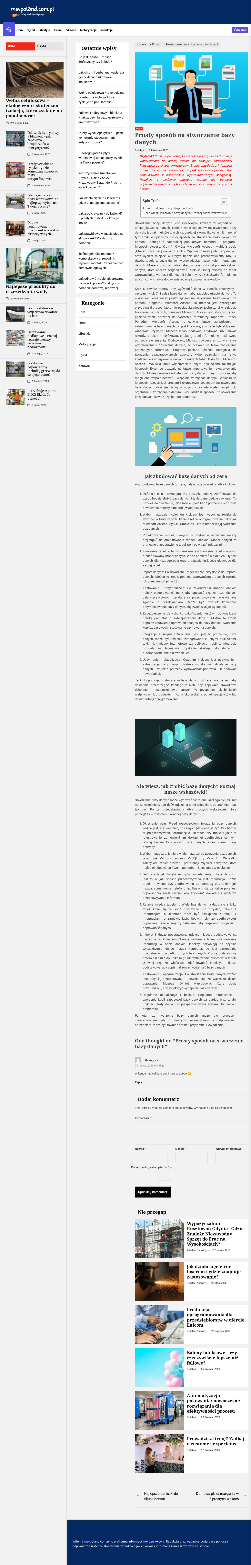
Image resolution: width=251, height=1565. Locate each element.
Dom (20, 30)
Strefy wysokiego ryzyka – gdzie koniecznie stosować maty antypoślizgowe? (42, 171)
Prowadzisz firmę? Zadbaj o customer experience (215, 1441)
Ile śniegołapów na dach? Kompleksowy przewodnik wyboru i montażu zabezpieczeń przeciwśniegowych (101, 261)
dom (11, 46)
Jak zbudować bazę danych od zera (169, 208)
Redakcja (106, 30)
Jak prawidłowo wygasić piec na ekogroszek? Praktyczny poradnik (101, 238)
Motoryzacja (88, 30)
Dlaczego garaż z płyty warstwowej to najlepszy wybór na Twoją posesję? (42, 200)
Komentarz (143, 1118)
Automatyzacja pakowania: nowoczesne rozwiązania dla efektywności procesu (213, 1403)
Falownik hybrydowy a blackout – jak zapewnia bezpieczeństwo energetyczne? (100, 118)
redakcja (139, 150)
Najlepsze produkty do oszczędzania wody (30, 288)
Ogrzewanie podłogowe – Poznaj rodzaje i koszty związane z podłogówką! (42, 339)
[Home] (9, 30)
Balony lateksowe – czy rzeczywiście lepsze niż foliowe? (212, 1357)
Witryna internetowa (229, 1149)
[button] (222, 202)
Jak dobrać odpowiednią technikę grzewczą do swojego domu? (43, 369)
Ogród (31, 30)
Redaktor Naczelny (196, 1250)
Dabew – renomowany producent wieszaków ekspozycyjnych (43, 228)
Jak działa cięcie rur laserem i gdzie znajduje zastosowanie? (214, 1271)
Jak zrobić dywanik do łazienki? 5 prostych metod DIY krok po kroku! (100, 218)
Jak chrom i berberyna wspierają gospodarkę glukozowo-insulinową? (101, 77)
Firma (58, 30)
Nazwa (140, 1149)
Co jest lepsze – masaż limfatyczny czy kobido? (95, 59)
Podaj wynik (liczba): (144, 1167)
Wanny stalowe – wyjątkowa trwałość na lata (42, 312)
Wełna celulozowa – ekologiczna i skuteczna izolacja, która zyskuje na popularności (34, 108)
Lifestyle (44, 30)
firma (41, 46)
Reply (138, 1082)
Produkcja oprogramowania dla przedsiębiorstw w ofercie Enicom (216, 1317)
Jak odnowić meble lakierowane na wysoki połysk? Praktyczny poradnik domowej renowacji (101, 283)
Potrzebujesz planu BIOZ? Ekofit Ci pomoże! (41, 394)
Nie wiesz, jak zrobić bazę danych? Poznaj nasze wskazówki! (186, 213)
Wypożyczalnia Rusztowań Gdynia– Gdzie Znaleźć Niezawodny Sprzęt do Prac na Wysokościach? (215, 1233)
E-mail (180, 1149)
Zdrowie (70, 30)
